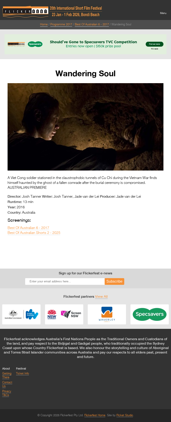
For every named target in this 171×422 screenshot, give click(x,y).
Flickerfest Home (94, 415)
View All (101, 296)
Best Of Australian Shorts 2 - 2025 (34, 233)
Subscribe (114, 281)
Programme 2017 (61, 24)
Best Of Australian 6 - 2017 (92, 24)
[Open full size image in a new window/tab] (85, 169)
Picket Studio (124, 415)
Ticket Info (22, 373)
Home (44, 24)
